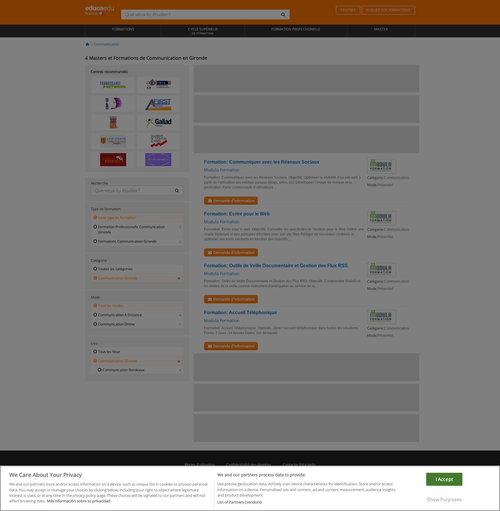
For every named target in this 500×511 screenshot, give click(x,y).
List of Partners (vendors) (239, 502)
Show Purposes (444, 499)
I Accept (444, 479)
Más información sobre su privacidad (78, 501)
